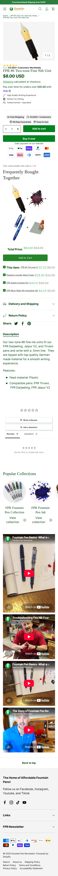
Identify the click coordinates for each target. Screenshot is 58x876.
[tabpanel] (29, 365)
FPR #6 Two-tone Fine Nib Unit (16, 18)
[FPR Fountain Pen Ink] (40, 491)
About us (17, 862)
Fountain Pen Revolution (23, 853)
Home (5, 16)
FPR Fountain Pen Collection (14, 510)
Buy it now (29, 138)
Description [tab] (11, 334)
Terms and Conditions (29, 865)
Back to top (29, 762)
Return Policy (9, 865)
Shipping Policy (32, 862)
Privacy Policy (10, 868)
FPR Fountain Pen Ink (40, 510)
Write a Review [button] (30, 420)
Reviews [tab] (10, 433)
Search (6, 862)
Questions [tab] (29, 433)
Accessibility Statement (31, 868)
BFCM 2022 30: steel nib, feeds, (24, 16)
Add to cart (39, 128)
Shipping (8, 81)
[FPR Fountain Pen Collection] (14, 491)
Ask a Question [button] (30, 427)
